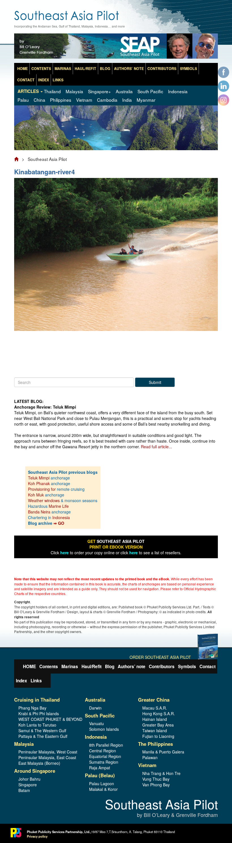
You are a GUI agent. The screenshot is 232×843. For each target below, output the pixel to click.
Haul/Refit (85, 68)
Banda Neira (39, 512)
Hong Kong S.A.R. (158, 713)
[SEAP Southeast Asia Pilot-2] (116, 47)
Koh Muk (36, 495)
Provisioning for (42, 489)
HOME (22, 68)
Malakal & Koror (103, 789)
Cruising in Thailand (37, 699)
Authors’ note (129, 68)
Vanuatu (96, 723)
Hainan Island (154, 719)
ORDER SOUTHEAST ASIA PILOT (160, 657)
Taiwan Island (154, 730)
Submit (155, 382)
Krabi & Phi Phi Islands (38, 713)
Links (58, 79)
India (127, 100)
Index (43, 79)
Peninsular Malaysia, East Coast (47, 757)
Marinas (63, 68)
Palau (23, 100)
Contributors (161, 68)
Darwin (95, 708)
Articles (29, 91)
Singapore (27, 784)
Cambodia (107, 100)
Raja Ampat (99, 767)
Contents (41, 68)
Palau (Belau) (100, 775)
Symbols (188, 68)
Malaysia (74, 91)
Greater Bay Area (158, 725)
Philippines (60, 100)
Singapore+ (99, 91)
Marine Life (59, 506)
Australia (124, 91)
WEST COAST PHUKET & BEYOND (47, 719)
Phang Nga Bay (32, 708)
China (39, 100)
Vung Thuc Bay (155, 779)
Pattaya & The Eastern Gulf (42, 736)
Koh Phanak (39, 483)
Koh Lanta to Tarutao (37, 725)
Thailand (52, 91)
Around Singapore (34, 770)
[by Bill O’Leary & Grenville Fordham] (116, 12)
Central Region (102, 750)
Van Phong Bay (156, 784)
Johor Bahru (29, 779)
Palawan (150, 757)
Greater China (153, 699)
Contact (26, 79)
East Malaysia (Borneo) (39, 763)
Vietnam (84, 100)
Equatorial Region (105, 756)
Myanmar (146, 100)
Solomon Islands (104, 729)
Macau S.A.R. (154, 708)
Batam (24, 790)
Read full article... (156, 446)
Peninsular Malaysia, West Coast (47, 752)
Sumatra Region (103, 762)
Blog (105, 68)
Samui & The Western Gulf (42, 730)
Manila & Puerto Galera (163, 752)
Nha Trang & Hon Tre (161, 773)
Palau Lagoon (101, 783)
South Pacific (150, 91)
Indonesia (178, 91)
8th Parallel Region (106, 745)
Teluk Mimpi (39, 478)
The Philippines (155, 743)
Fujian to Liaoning (158, 736)
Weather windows (44, 500)
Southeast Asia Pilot (161, 808)
